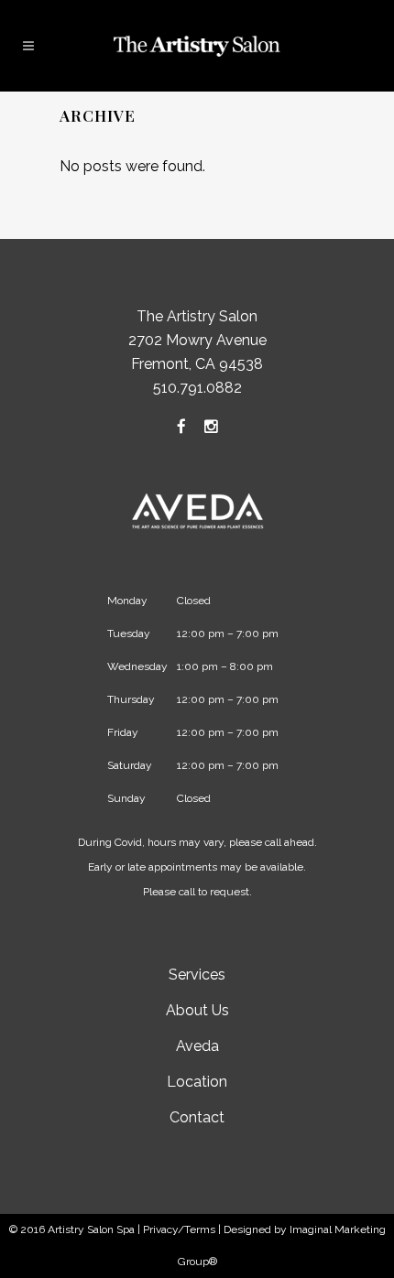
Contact (197, 1117)
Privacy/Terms (179, 1229)
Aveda (197, 1046)
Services (197, 974)
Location (197, 1081)
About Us (197, 1010)
